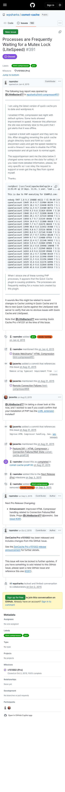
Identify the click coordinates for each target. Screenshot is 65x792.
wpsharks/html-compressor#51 (43, 94)
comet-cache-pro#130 (21, 465)
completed (43, 461)
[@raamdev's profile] (6, 82)
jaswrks (13, 397)
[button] (56, 186)
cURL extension (46, 411)
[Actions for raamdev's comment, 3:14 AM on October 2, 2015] (59, 530)
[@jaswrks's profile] (6, 397)
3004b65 (53, 438)
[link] (16, 336)
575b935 (53, 375)
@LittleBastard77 (14, 94)
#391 (28, 571)
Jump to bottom (11, 75)
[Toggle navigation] (5, 5)
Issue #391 (15, 518)
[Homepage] (32, 5)
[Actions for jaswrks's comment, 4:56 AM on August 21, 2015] (59, 397)
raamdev (13, 81)
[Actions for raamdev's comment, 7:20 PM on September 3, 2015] (59, 496)
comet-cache (30, 14)
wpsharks (12, 14)
